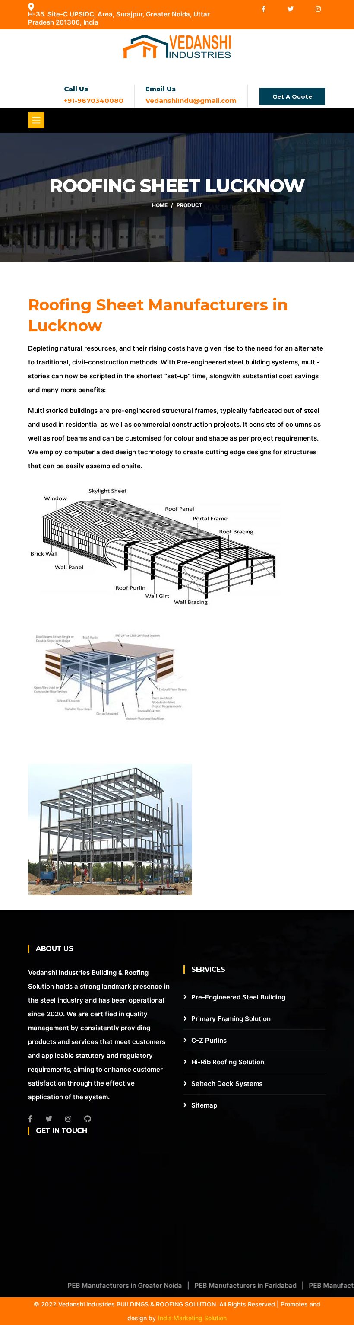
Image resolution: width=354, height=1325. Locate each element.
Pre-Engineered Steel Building (238, 997)
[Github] (88, 1119)
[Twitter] (291, 9)
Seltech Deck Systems (226, 1083)
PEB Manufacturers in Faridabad (225, 1285)
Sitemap (204, 1105)
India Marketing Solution (192, 1318)
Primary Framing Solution (231, 1019)
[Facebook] (264, 9)
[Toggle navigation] (36, 120)
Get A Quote (292, 96)
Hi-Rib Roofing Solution (227, 1062)
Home (160, 205)
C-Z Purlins (209, 1040)
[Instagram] (318, 9)
